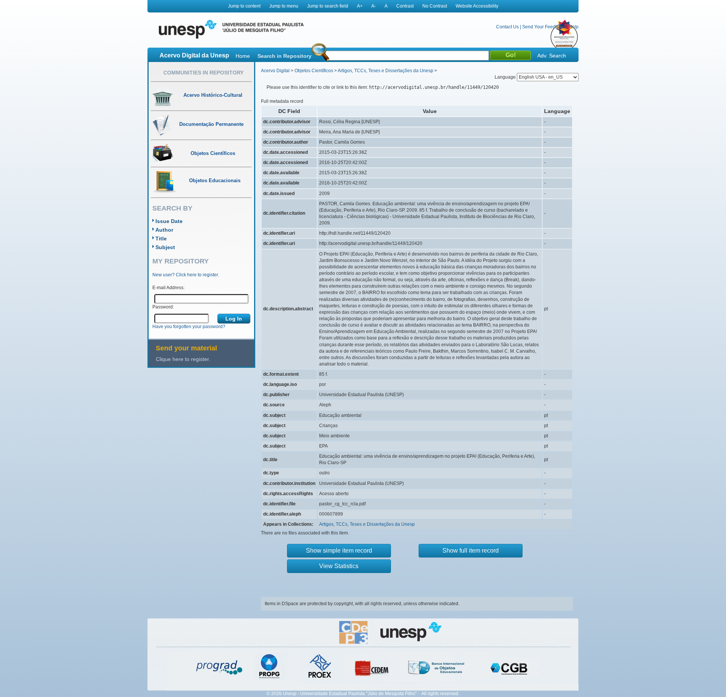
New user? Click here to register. (185, 274)
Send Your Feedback (543, 26)
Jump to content (244, 6)
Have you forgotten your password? (188, 326)
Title (161, 238)
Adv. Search (551, 56)
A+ (360, 6)
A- (373, 6)
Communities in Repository (203, 73)
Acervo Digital (275, 70)
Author (164, 230)
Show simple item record (339, 550)
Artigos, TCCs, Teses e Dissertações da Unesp (385, 70)
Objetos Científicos (314, 70)
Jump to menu (283, 6)
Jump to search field (327, 6)
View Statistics (338, 566)
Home (243, 56)
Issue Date (169, 221)
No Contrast (434, 6)
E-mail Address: (168, 287)
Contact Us (507, 26)
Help (574, 26)
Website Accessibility (477, 6)
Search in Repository (285, 56)
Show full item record (470, 550)
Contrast (405, 6)
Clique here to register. (183, 359)
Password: (163, 307)
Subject (165, 247)
